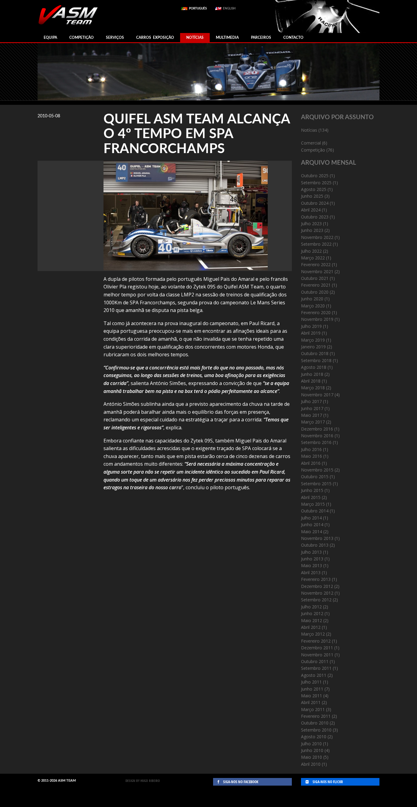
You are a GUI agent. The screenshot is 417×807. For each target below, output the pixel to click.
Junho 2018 (312, 374)
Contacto (293, 37)
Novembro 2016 (317, 435)
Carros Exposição (155, 37)
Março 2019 (313, 340)
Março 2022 (313, 258)
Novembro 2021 (317, 271)
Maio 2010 (311, 757)
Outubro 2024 (314, 203)
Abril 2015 (311, 497)
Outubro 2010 (314, 723)
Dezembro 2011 (317, 648)
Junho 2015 (312, 490)
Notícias (195, 37)
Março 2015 (313, 504)
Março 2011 (313, 709)
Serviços (115, 37)
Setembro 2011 (316, 668)
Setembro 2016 (316, 442)
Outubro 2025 (314, 175)
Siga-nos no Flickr (327, 781)
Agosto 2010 (313, 736)
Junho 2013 (312, 559)
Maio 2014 (311, 531)
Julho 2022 (311, 251)
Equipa (50, 37)
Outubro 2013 (314, 545)
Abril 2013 (311, 572)
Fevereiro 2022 (316, 264)
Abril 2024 (311, 210)
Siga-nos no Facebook (240, 781)
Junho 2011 (312, 689)
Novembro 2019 (317, 319)
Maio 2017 (311, 415)
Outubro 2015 (314, 476)
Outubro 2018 (314, 353)
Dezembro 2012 (317, 586)
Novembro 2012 (317, 593)
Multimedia (227, 37)
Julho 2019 (311, 326)
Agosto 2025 (313, 189)
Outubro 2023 (314, 217)
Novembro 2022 (317, 237)
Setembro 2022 (316, 244)
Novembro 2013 (317, 538)
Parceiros (261, 37)
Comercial (311, 143)
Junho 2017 (312, 408)
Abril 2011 (311, 702)
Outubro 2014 (314, 511)
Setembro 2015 (316, 483)
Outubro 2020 (314, 292)
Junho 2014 (312, 524)
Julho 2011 (311, 682)
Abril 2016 (311, 463)
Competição (81, 37)
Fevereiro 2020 (316, 312)
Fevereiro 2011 (316, 716)
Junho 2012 (312, 613)
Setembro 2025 (316, 182)
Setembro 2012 (316, 600)
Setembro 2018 (316, 360)
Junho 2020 (312, 299)
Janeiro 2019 (313, 347)
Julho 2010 (311, 743)
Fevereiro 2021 (316, 285)
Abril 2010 (311, 764)
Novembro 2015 (317, 470)
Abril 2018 (311, 381)
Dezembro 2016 (317, 429)
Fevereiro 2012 (316, 641)
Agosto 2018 (313, 367)
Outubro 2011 (314, 661)
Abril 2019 (311, 333)
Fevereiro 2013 (316, 579)
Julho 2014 (311, 518)
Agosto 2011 (313, 675)
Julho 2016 (311, 449)
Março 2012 (313, 634)
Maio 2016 (311, 456)
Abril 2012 (311, 627)
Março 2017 (313, 422)
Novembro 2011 (317, 655)
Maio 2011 (311, 696)
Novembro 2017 (317, 395)
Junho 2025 (312, 196)
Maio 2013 (311, 565)
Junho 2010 (312, 750)
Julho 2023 (311, 223)
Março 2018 (313, 388)
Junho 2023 (312, 230)
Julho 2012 (311, 607)
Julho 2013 (311, 552)
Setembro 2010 (316, 730)
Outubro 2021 (314, 278)
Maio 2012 (311, 620)
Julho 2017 (311, 401)
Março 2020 (313, 306)
